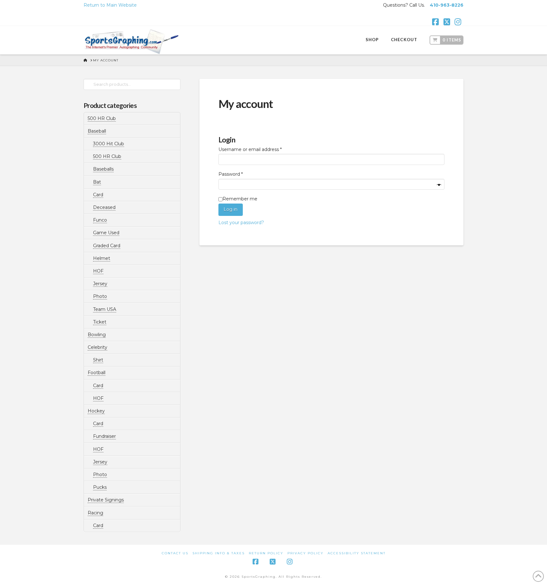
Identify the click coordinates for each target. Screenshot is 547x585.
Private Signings (106, 500)
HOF (98, 271)
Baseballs (103, 169)
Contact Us (175, 553)
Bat (97, 182)
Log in (230, 209)
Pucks (100, 487)
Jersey (100, 283)
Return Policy (266, 553)
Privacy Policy (305, 553)
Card (98, 195)
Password (240, 174)
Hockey (96, 411)
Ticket (99, 322)
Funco (100, 220)
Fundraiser (104, 436)
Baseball (97, 131)
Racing (95, 513)
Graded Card (106, 245)
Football (96, 372)
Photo (100, 296)
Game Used (106, 233)
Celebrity (97, 347)
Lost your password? (241, 222)
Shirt (98, 360)
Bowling (97, 334)
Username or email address (260, 149)
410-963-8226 (446, 5)
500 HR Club (102, 118)
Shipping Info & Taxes (218, 553)
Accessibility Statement (357, 553)
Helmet (101, 258)
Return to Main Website (110, 5)
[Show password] (439, 185)
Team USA (104, 309)
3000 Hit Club (108, 144)
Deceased (104, 207)
